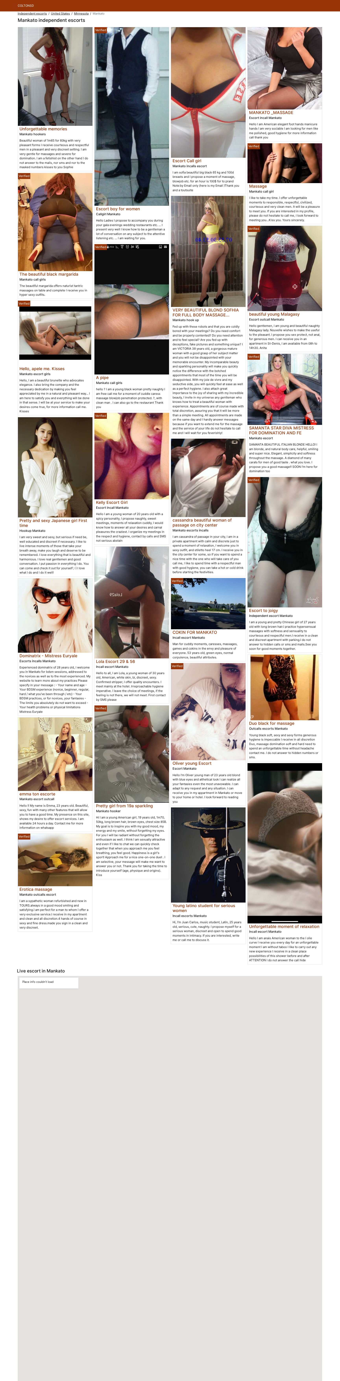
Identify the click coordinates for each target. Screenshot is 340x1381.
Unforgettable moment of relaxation (284, 926)
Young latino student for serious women (204, 908)
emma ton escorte (37, 794)
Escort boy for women (118, 208)
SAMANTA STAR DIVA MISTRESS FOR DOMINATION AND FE (281, 430)
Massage (258, 186)
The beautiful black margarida (48, 274)
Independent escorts (32, 13)
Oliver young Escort (192, 763)
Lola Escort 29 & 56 (115, 661)
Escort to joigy (263, 610)
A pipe (102, 377)
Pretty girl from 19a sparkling (124, 805)
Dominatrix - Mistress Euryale (48, 655)
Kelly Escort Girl (112, 502)
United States (60, 13)
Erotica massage (35, 889)
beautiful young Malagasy (274, 314)
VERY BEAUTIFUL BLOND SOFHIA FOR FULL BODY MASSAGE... (206, 312)
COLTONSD (26, 5)
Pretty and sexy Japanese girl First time (53, 523)
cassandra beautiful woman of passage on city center (202, 522)
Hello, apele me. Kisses (42, 368)
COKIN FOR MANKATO (195, 632)
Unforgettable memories (43, 128)
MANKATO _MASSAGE (271, 112)
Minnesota (81, 13)
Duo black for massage (271, 723)
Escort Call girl (187, 160)
